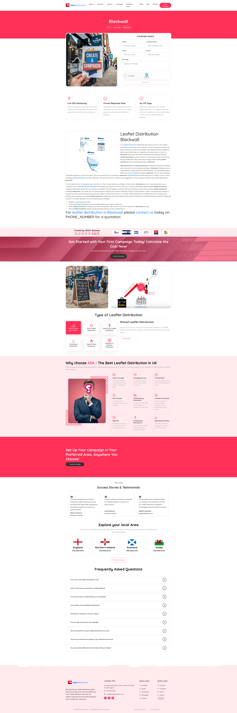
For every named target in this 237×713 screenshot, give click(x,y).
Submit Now (145, 82)
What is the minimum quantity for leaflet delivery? (88, 588)
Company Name (151, 42)
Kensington (145, 695)
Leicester (163, 685)
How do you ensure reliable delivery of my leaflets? (88, 597)
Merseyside (145, 692)
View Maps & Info (78, 550)
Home (109, 27)
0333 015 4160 (110, 691)
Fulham (162, 695)
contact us (144, 212)
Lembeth (144, 685)
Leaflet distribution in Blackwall (87, 186)
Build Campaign (165, 5)
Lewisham (163, 689)
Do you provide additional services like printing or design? (91, 648)
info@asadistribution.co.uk (115, 694)
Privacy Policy (154, 709)
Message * (125, 59)
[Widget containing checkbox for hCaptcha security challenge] (136, 75)
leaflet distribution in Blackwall (97, 212)
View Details (126, 338)
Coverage (119, 4)
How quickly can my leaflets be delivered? (85, 605)
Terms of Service (139, 709)
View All (160, 698)
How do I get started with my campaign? (85, 622)
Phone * (148, 50)
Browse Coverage (118, 560)
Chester (144, 698)
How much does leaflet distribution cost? (85, 580)
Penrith (162, 692)
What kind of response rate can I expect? (85, 614)
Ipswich (144, 689)
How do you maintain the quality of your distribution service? (92, 639)
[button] (91, 4)
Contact (155, 4)
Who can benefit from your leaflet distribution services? (90, 631)
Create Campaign (118, 256)
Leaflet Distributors (82, 204)
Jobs (147, 4)
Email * (124, 50)
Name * (124, 42)
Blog (141, 4)
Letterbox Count (129, 5)
